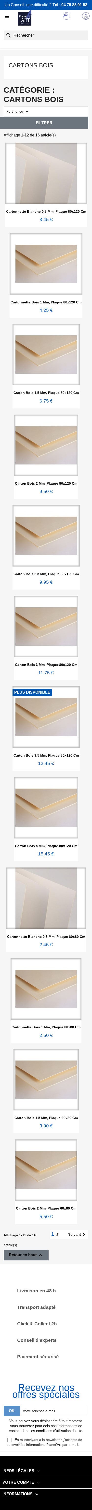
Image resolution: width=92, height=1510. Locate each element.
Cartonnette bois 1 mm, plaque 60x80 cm (46, 1027)
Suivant (77, 1235)
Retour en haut (26, 1255)
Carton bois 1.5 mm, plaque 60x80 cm (46, 1118)
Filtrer (44, 123)
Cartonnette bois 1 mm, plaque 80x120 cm (46, 302)
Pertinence (18, 112)
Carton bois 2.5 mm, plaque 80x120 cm (46, 574)
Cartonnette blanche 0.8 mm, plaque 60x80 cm (46, 937)
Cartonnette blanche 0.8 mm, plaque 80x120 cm (46, 211)
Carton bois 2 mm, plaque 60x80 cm (46, 1208)
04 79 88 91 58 (74, 5)
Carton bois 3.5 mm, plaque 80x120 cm (46, 755)
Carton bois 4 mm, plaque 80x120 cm (46, 846)
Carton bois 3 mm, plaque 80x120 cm (46, 665)
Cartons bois (31, 65)
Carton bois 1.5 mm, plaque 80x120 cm (46, 393)
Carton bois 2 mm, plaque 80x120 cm (46, 483)
